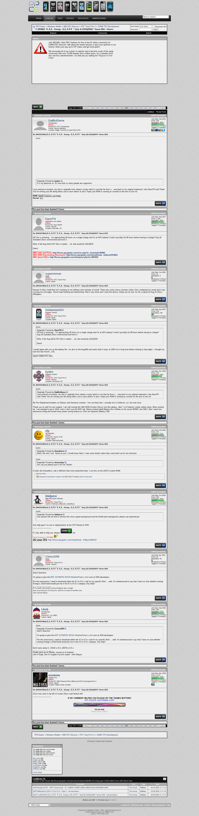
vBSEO (107, 812)
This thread (133, 787)
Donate (70, 18)
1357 (93, 108)
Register (53, 33)
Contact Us (125, 805)
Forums (49, 18)
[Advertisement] (141, 61)
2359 (136, 108)
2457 (150, 108)
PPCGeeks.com (137, 805)
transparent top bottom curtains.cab (51, 477)
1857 (98, 108)
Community (102, 33)
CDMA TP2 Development (108, 26)
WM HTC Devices (71, 26)
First (85, 108)
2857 (155, 108)
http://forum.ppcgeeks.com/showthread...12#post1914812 (92, 255)
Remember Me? (161, 27)
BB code (36, 758)
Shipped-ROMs (99, 18)
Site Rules (83, 18)
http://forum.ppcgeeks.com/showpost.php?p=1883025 (74, 257)
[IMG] (35, 762)
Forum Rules (37, 772)
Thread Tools (161, 112)
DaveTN (50, 218)
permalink (161, 115)
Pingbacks (36, 767)
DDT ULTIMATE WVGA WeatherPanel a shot (70, 577)
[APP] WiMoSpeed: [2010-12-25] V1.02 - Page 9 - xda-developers (56, 791)
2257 (102, 108)
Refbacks (36, 769)
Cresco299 (52, 556)
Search (148, 33)
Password (134, 29)
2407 (146, 108)
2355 (117, 108)
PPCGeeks (40, 26)
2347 (112, 108)
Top (168, 805)
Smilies (35, 760)
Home (39, 18)
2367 (141, 108)
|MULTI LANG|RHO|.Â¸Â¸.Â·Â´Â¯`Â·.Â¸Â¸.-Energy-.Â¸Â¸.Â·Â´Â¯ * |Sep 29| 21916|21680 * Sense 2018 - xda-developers (75, 795)
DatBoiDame (56, 120)
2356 (122, 108)
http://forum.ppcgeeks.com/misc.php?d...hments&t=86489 (79, 253)
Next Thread (106, 741)
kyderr (49, 371)
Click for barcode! (86, 477)
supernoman (53, 273)
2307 (107, 108)
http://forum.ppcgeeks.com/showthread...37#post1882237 (72, 540)
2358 (131, 108)
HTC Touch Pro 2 (88, 26)
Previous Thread (94, 741)
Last (163, 108)
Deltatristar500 (54, 309)
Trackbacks (37, 765)
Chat (59, 18)
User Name (135, 26)
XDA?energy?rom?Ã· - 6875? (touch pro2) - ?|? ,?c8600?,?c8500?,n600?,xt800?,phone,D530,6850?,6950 (70, 787)
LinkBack (150, 112)
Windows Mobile (54, 26)
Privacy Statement (159, 805)
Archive (147, 805)
